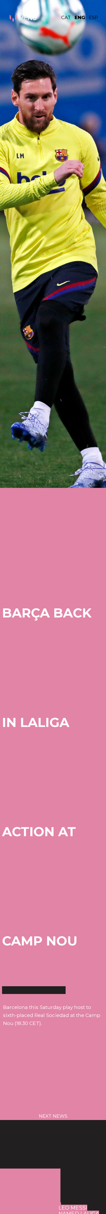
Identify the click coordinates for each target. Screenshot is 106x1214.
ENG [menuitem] (80, 17)
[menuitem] (68, 17)
